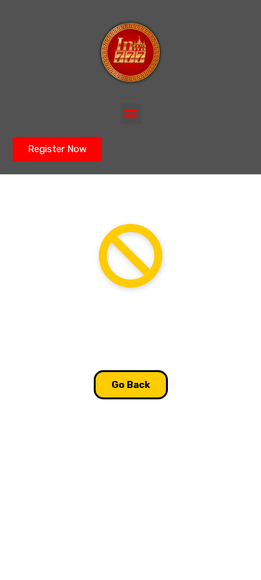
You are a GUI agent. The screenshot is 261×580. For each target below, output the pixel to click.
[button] (130, 113)
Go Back (130, 384)
